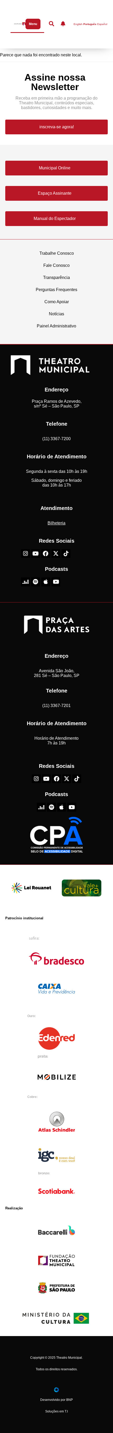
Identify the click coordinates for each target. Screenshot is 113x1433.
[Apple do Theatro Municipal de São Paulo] (45, 581)
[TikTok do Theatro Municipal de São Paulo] (65, 553)
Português (89, 24)
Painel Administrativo (56, 326)
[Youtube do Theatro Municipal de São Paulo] (35, 553)
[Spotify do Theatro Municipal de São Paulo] (35, 581)
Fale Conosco (56, 265)
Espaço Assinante (54, 193)
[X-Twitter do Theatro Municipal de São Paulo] (56, 553)
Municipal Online (54, 168)
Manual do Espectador (55, 218)
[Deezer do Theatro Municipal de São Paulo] (25, 581)
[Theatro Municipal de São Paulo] (50, 372)
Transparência (56, 277)
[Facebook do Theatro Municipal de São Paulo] (45, 553)
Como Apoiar (56, 302)
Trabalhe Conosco (56, 253)
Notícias (56, 314)
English (78, 24)
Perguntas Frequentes (56, 289)
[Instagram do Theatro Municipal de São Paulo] (25, 553)
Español (102, 24)
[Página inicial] (18, 24)
